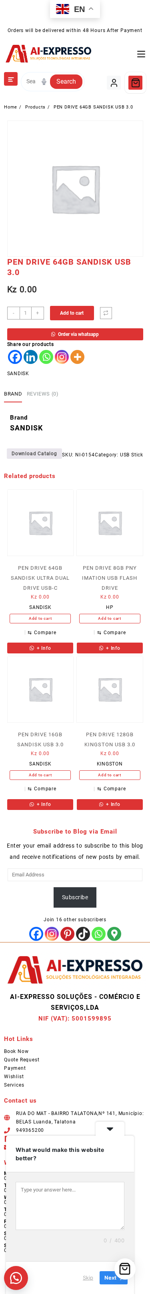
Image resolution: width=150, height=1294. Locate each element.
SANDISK (18, 373)
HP (110, 607)
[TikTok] (83, 934)
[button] (16, 1278)
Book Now (16, 1051)
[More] (77, 357)
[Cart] (135, 83)
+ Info (43, 648)
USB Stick (131, 455)
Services (14, 1085)
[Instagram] (62, 357)
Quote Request (21, 1060)
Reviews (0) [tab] (43, 394)
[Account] (114, 83)
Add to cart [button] (40, 618)
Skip (88, 1277)
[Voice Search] (44, 81)
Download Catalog (34, 453)
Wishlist (14, 1076)
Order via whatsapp (78, 334)
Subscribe (75, 897)
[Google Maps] (114, 934)
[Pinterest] (67, 934)
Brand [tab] (13, 394)
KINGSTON (110, 764)
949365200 (30, 1130)
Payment (15, 1068)
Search (66, 81)
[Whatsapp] (46, 357)
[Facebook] (15, 357)
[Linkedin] (31, 357)
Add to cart (72, 313)
